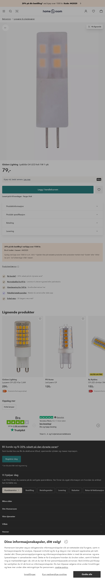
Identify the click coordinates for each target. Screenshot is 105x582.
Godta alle (87, 574)
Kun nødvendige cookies (54, 574)
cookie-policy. (61, 567)
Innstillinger (30, 574)
